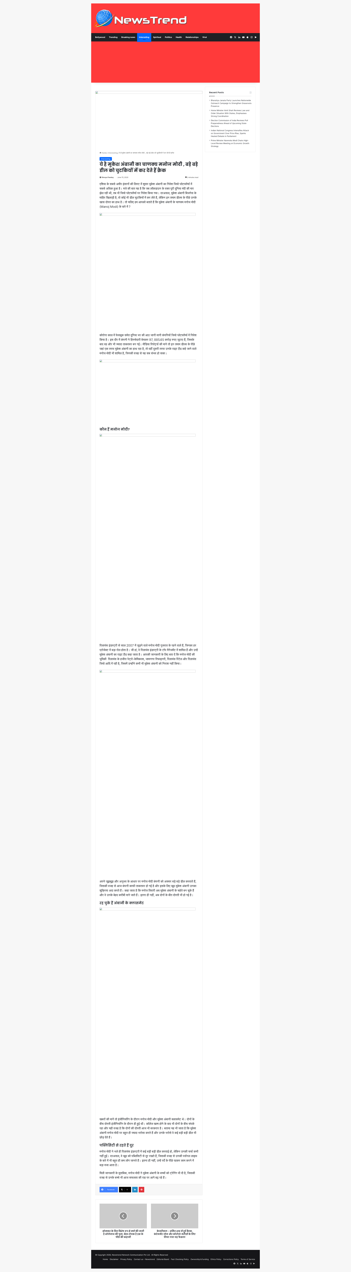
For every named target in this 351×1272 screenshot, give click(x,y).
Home (104, 153)
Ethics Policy (216, 1259)
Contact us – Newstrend (144, 1259)
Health (179, 37)
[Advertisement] (175, 62)
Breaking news (128, 37)
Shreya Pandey (108, 177)
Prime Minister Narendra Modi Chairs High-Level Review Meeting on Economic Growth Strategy (230, 143)
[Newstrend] (140, 18)
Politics (168, 37)
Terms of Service (248, 1259)
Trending (113, 37)
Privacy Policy (126, 1259)
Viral (204, 37)
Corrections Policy (231, 1259)
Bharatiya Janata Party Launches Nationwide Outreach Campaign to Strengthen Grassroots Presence (231, 103)
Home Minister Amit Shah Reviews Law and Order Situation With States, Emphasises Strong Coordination (230, 113)
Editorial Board (163, 1259)
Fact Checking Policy (180, 1259)
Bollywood (100, 37)
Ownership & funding (200, 1259)
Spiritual (157, 37)
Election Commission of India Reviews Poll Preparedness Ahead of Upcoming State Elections (229, 123)
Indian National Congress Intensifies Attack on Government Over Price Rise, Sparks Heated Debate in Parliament (230, 133)
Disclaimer (114, 1259)
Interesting (144, 37)
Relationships (192, 37)
